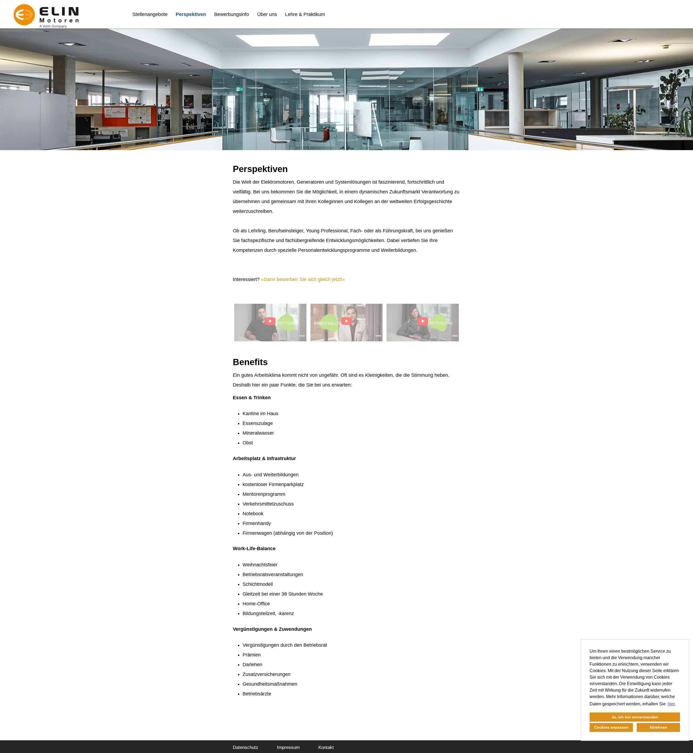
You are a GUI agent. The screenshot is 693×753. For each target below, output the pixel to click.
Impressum (288, 747)
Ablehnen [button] (658, 727)
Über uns (267, 14)
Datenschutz (245, 747)
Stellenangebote (150, 14)
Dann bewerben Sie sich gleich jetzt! (303, 279)
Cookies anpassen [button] (611, 727)
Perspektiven (191, 14)
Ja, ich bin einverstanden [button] (635, 717)
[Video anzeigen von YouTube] (270, 322)
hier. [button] (672, 704)
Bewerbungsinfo (231, 14)
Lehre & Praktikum (305, 14)
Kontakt (326, 747)
